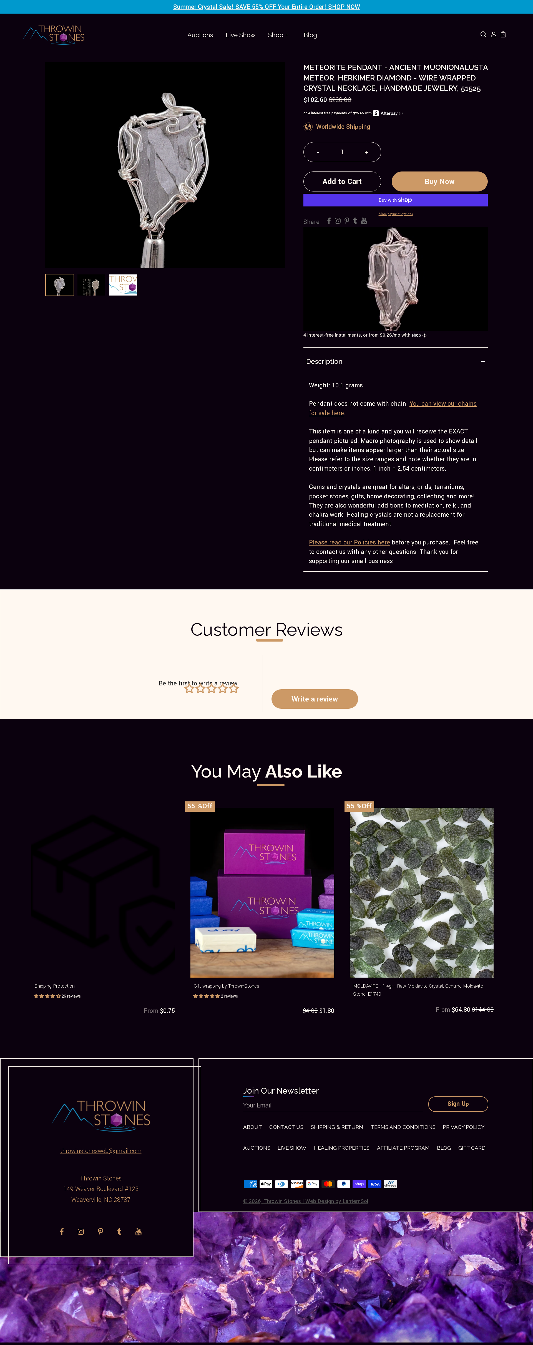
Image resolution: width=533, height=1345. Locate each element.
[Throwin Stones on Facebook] (329, 221)
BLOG (444, 1148)
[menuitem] (200, 35)
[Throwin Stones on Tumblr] (355, 221)
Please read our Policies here (349, 542)
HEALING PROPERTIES (341, 1148)
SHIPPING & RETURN (337, 1127)
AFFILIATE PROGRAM (403, 1148)
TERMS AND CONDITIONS (403, 1127)
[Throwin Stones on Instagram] (338, 221)
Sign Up (458, 1103)
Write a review (314, 699)
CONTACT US (286, 1127)
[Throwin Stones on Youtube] (364, 221)
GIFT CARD (472, 1148)
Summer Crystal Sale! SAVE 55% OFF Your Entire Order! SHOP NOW (266, 6)
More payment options (396, 213)
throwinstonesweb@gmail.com (101, 1151)
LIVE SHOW (292, 1148)
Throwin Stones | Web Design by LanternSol (315, 1201)
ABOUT (252, 1127)
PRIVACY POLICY (463, 1127)
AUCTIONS (256, 1148)
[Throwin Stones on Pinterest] (347, 221)
